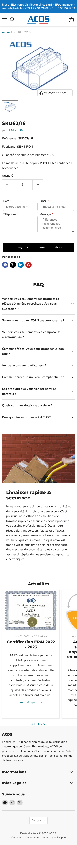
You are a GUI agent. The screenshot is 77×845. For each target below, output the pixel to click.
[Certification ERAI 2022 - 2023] (30, 610)
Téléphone (10, 214)
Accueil (7, 32)
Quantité (7, 175)
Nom (7, 201)
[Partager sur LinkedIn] (21, 265)
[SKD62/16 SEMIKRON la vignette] (10, 107)
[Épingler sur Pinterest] (28, 265)
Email (44, 201)
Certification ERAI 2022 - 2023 (31, 644)
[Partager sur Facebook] (5, 265)
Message (46, 214)
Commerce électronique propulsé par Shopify (38, 837)
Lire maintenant (29, 702)
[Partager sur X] (13, 265)
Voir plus (37, 724)
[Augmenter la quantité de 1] (38, 184)
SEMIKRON (15, 130)
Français (36, 820)
